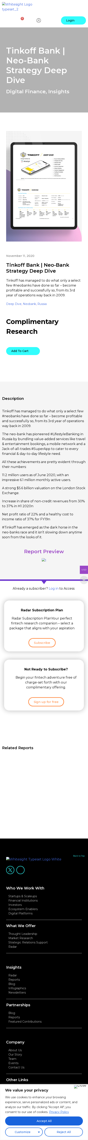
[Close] (80, 1086)
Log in (54, 588)
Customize (22, 1132)
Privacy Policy (59, 1112)
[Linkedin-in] (20, 870)
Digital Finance (26, 91)
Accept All (44, 1121)
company (15, 1042)
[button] (81, 7)
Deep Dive (13, 304)
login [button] (70, 20)
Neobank (29, 304)
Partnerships (18, 1005)
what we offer (21, 926)
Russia (42, 304)
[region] (44, 1112)
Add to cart (19, 351)
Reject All (64, 1132)
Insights (58, 91)
